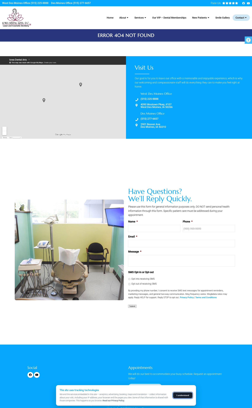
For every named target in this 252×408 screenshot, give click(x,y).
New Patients (199, 17)
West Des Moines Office (16, 3)
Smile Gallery (222, 17)
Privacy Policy (187, 297)
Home (110, 17)
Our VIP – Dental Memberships (169, 17)
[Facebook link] (243, 3)
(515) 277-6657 (82, 3)
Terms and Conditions (206, 297)
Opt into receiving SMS (143, 278)
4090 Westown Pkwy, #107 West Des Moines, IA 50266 (157, 105)
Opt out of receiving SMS (144, 283)
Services (139, 17)
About (122, 17)
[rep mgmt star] (230, 3)
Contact (240, 17)
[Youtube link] (248, 3)
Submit (132, 306)
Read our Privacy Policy (113, 400)
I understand (182, 395)
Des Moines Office (62, 3)
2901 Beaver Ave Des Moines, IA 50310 (153, 125)
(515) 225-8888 (39, 3)
